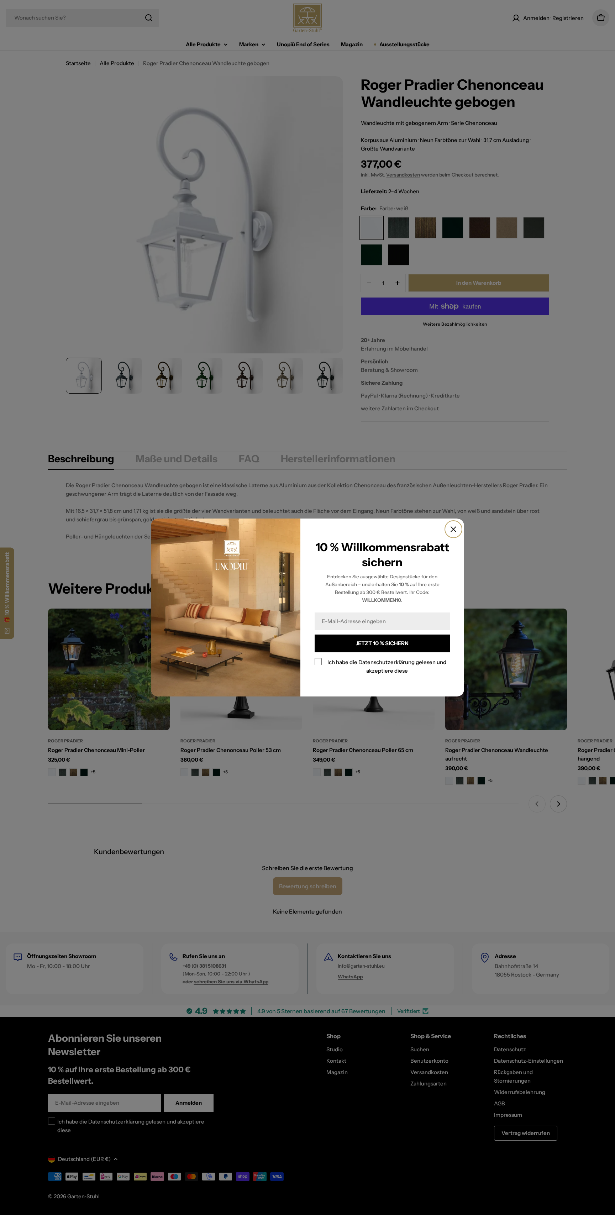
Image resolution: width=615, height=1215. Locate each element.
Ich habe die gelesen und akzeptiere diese (386, 666)
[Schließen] (453, 529)
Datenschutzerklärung (386, 662)
